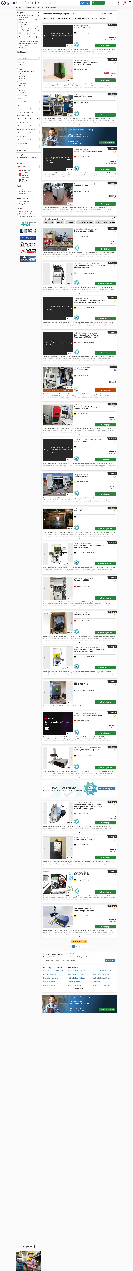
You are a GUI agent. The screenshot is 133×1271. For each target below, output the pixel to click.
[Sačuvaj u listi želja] (114, 28)
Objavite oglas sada (107, 142)
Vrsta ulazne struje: (23, 143)
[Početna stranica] (16, 7)
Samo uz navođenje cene (26, 112)
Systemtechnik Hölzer (26, 71)
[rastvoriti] (79, 55)
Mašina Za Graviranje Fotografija (107, 222)
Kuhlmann (23, 78)
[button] (130, 3)
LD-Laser (22, 74)
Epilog (22, 85)
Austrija (24, 175)
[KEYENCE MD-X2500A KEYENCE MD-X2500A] (58, 623)
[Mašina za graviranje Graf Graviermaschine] (58, 105)
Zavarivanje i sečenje (29, 33)
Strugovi (25, 24)
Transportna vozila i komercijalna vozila (29, 38)
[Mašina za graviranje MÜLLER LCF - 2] (58, 519)
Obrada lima (27, 22)
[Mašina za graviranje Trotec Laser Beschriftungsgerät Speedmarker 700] (58, 415)
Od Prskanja (97, 982)
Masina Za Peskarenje (50, 978)
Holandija (25, 180)
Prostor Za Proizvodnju (101, 985)
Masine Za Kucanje (49, 985)
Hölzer (22, 69)
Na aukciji (106, 390)
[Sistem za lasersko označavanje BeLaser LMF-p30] (58, 194)
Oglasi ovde (29, 1247)
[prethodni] (44, 36)
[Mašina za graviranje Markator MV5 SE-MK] (58, 484)
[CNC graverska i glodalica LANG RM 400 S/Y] (58, 378)
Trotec (22, 62)
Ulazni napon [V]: (22, 136)
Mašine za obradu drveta (29, 41)
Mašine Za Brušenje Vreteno (102, 971)
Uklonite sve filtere (99, 18)
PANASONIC (23, 83)
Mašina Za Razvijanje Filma (77, 971)
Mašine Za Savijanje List (101, 974)
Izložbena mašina (25, 191)
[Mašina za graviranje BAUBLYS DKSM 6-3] (58, 882)
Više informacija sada (106, 789)
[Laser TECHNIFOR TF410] (58, 692)
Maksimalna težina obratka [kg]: (26, 129)
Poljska (24, 173)
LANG (21, 81)
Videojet (22, 90)
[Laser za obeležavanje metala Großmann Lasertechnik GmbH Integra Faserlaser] (58, 917)
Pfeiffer (22, 64)
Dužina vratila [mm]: (23, 122)
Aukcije (22, 204)
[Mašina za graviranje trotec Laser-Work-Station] (58, 848)
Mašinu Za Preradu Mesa (101, 978)
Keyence (22, 88)
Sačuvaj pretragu (80, 941)
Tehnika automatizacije (28, 43)
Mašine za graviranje (29, 20)
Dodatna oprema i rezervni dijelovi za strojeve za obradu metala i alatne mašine (30, 29)
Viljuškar (23, 46)
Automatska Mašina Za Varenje (53, 971)
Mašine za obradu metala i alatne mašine (29, 16)
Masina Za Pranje (49, 982)
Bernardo (23, 95)
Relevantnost (107, 14)
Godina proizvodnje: (23, 115)
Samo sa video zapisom (27, 214)
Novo (21, 189)
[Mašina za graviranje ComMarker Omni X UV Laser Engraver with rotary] (58, 70)
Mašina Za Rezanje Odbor (76, 978)
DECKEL (22, 67)
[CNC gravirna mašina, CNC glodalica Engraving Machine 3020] (58, 239)
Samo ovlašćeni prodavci (27, 216)
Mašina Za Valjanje (74, 985)
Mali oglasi (24, 201)
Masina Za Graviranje (85, 222)
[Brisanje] (71, 18)
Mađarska (25, 177)
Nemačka (25, 170)
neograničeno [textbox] (23, 166)
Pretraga (86, 3)
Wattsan (22, 92)
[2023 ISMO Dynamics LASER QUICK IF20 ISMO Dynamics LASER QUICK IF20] (58, 758)
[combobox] (28, 166)
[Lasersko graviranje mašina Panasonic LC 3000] (58, 588)
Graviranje (70, 222)
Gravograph (23, 76)
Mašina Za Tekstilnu (74, 982)
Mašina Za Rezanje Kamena (77, 974)
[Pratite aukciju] (115, 370)
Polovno (22, 194)
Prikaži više (80, 989)
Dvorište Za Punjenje (50, 974)
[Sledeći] (71, 36)
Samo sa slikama (25, 211)
